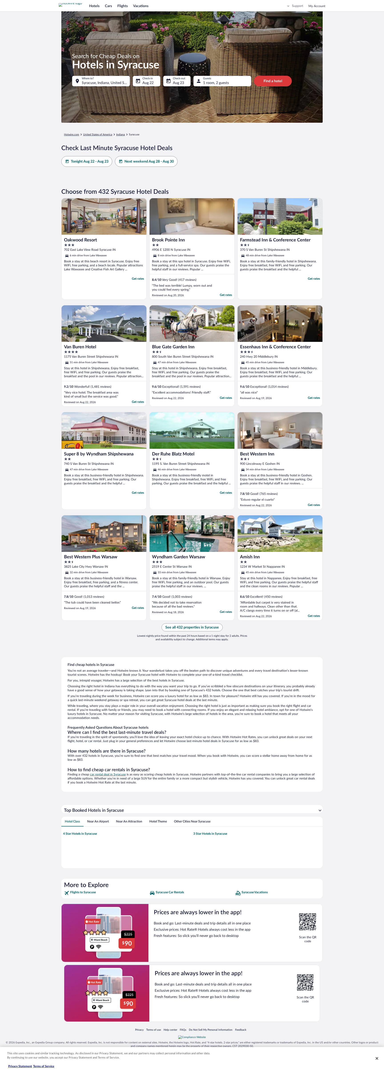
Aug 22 (148, 83)
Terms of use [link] (153, 1029)
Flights (122, 6)
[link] (106, 893)
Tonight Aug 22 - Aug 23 (89, 161)
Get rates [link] (138, 278)
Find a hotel (273, 81)
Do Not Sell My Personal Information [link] (210, 1029)
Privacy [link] (139, 1029)
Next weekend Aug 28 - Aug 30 (149, 161)
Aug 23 (178, 83)
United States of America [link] (97, 134)
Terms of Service (43, 1066)
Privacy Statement (20, 1066)
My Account (316, 6)
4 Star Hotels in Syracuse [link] (80, 833)
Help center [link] (170, 1029)
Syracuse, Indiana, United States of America (106, 83)
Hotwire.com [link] (71, 134)
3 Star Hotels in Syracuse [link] (210, 833)
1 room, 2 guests (216, 83)
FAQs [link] (183, 1029)
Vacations (140, 6)
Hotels (94, 6)
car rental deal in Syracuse (108, 774)
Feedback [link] (240, 1029)
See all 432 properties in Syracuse (192, 627)
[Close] (377, 1058)
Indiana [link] (120, 134)
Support (297, 6)
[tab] (72, 821)
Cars (108, 6)
